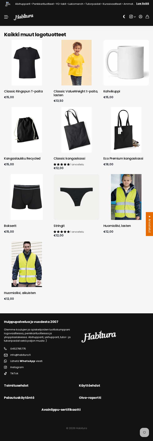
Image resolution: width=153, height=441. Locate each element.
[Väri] (124, 17)
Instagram (17, 367)
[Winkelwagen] (147, 17)
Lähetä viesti (26, 361)
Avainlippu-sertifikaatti (60, 409)
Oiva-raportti (90, 397)
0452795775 (18, 349)
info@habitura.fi (20, 355)
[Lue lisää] (132, 17)
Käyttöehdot (89, 385)
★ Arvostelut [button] (150, 224)
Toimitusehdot (16, 385)
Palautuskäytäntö (19, 397)
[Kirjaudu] (140, 17)
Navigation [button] (6, 17)
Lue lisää (142, 3)
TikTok (14, 373)
